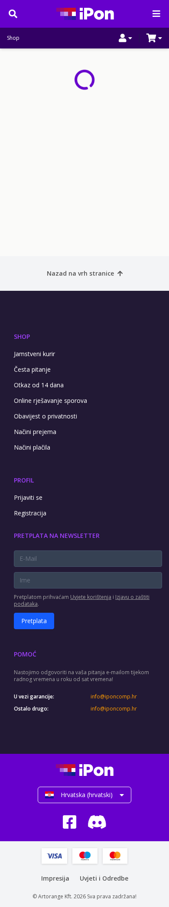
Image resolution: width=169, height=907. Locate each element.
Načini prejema (35, 432)
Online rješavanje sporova (50, 400)
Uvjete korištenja (90, 597)
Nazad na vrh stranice (80, 273)
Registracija (30, 513)
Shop (13, 38)
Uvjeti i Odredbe (104, 878)
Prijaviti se (28, 497)
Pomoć (25, 654)
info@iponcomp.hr (114, 696)
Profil (24, 480)
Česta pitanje (32, 369)
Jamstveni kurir (34, 354)
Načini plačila (32, 447)
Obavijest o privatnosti (45, 416)
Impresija (55, 878)
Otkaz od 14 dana (39, 385)
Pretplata (34, 621)
